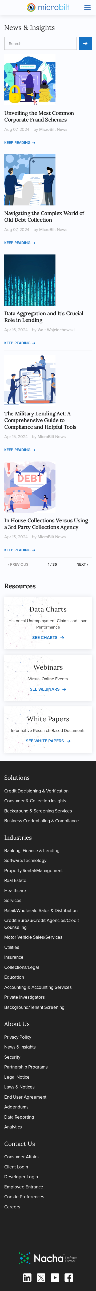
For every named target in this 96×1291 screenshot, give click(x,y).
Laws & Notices (19, 1087)
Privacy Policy (17, 1037)
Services (12, 900)
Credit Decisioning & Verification (36, 791)
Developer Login (21, 1176)
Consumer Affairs (21, 1157)
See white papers (45, 741)
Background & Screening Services (38, 811)
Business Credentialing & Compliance (41, 821)
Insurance (13, 957)
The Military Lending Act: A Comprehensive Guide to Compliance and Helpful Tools (40, 420)
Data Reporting (19, 1117)
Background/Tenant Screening (34, 1007)
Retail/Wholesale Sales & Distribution (41, 910)
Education (14, 977)
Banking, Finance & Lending (31, 850)
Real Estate (15, 880)
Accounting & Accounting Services (38, 987)
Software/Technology (25, 860)
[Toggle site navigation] (87, 7)
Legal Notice (17, 1077)
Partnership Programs (26, 1067)
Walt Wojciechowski (56, 330)
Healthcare (15, 890)
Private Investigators (24, 997)
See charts (45, 637)
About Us (17, 1023)
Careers (12, 1207)
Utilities (11, 947)
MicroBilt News (53, 129)
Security (12, 1057)
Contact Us (19, 1143)
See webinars (45, 689)
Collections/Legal (21, 967)
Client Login (16, 1167)
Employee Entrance (23, 1187)
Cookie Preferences (24, 1196)
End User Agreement (25, 1097)
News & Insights (20, 1047)
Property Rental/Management (33, 870)
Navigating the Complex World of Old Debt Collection (44, 216)
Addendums (16, 1107)
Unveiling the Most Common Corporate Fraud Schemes (39, 116)
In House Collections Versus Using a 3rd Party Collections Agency (46, 523)
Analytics (13, 1127)
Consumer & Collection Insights (35, 801)
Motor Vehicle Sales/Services (33, 937)
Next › (82, 564)
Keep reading (17, 142)
